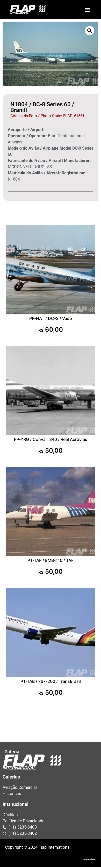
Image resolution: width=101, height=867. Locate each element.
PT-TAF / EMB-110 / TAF (50, 560)
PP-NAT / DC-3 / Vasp (50, 318)
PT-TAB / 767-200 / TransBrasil (50, 681)
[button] (87, 9)
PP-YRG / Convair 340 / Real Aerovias (50, 439)
